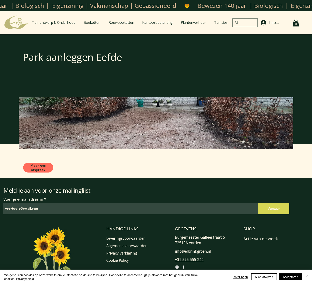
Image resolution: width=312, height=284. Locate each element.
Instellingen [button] (240, 277)
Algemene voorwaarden (127, 245)
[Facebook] (183, 267)
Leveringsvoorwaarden (126, 238)
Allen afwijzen (264, 277)
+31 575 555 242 (189, 259)
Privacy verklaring (121, 253)
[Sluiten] (306, 277)
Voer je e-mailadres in (23, 199)
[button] (296, 22)
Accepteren (290, 277)
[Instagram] (177, 267)
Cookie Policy (117, 260)
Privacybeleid (25, 279)
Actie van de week (260, 238)
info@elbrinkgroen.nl (193, 251)
